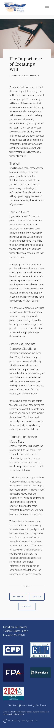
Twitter (37, 597)
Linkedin (27, 606)
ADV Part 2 (13, 705)
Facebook (18, 597)
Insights (34, 75)
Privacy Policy (27, 705)
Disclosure (41, 705)
